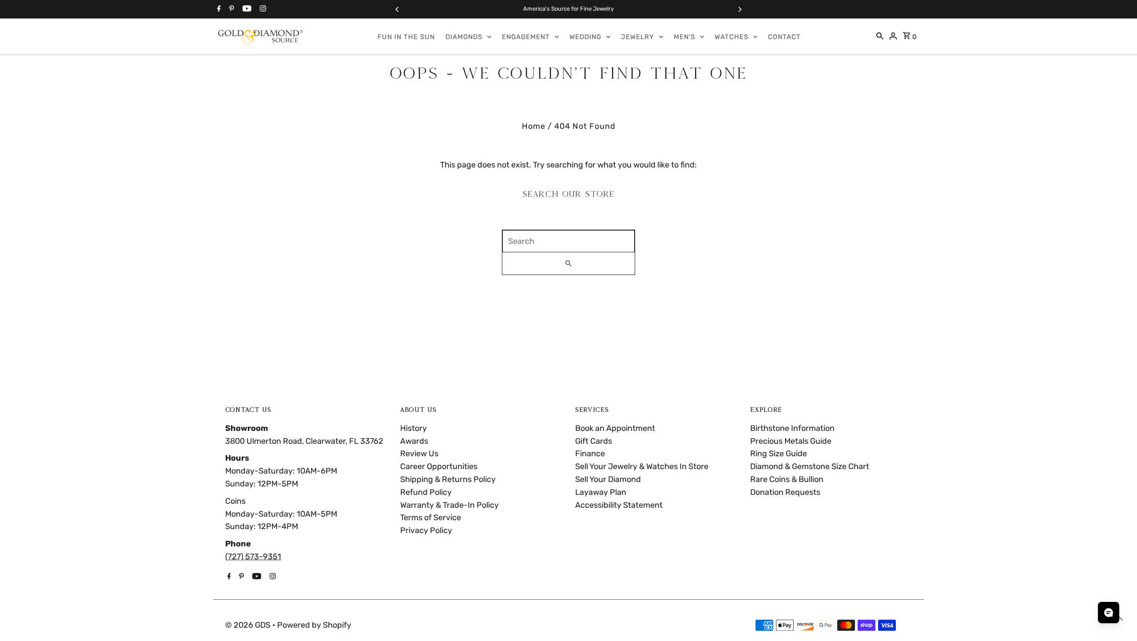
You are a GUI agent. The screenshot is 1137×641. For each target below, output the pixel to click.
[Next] (739, 9)
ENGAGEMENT (526, 37)
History (413, 428)
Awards (414, 441)
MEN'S (684, 37)
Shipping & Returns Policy (448, 479)
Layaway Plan (600, 492)
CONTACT (784, 37)
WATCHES (731, 37)
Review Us (419, 453)
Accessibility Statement (619, 505)
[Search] (880, 37)
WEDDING (585, 37)
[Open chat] (1108, 612)
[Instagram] (262, 9)
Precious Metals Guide (790, 441)
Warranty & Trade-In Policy (449, 505)
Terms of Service (430, 517)
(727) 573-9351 (253, 556)
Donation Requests (785, 492)
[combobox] (568, 241)
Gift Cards (593, 441)
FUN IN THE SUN (406, 37)
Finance (590, 453)
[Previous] (397, 9)
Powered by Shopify (314, 625)
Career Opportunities (438, 466)
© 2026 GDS (248, 625)
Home (533, 126)
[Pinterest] (230, 9)
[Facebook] (218, 9)
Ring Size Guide (778, 453)
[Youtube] (245, 9)
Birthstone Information (792, 428)
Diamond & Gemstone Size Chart (809, 466)
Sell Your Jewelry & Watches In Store (641, 466)
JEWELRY (637, 37)
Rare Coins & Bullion (786, 479)
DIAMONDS (463, 37)
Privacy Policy (426, 530)
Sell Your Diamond (608, 479)
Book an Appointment (615, 428)
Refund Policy (426, 492)
